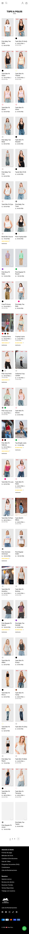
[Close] (26, 447)
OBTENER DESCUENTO (14, 482)
